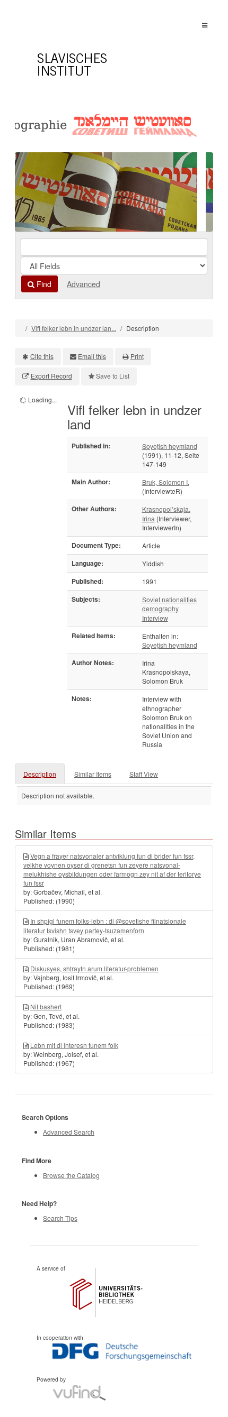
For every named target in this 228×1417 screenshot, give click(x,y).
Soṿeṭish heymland (169, 445)
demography (160, 608)
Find (42, 284)
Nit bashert (46, 1006)
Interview (155, 617)
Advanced (83, 284)
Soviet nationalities (169, 599)
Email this (92, 356)
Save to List (112, 375)
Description (39, 773)
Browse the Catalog (71, 1175)
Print (137, 356)
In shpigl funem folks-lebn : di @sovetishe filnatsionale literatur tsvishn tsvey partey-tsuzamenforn (104, 925)
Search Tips (60, 1217)
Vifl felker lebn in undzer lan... (73, 328)
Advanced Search (68, 1131)
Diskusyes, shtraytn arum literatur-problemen (94, 968)
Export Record (51, 375)
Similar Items (92, 773)
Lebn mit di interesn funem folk (74, 1045)
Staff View (143, 773)
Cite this (42, 356)
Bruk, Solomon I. (165, 481)
